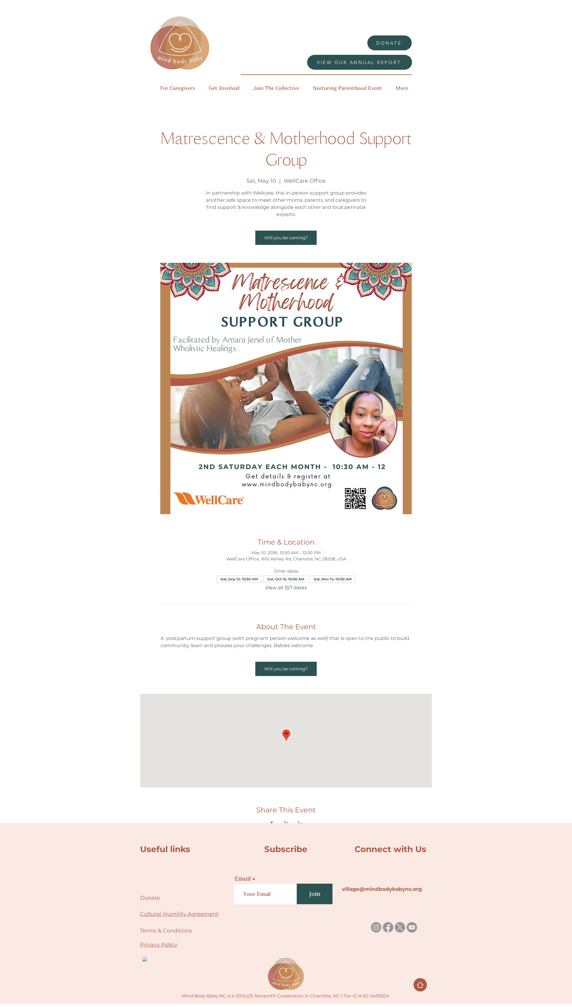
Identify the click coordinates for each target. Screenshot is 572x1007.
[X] (400, 927)
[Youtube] (412, 927)
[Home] (420, 985)
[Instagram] (376, 927)
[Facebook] (388, 927)
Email (243, 879)
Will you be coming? (286, 237)
